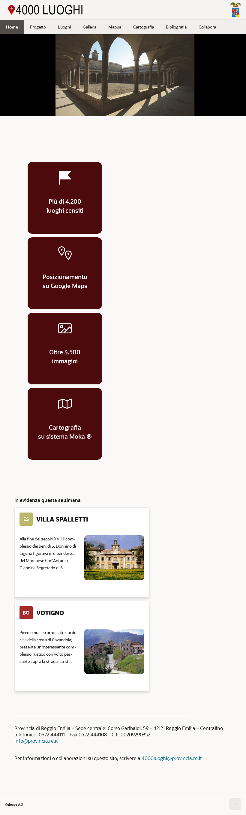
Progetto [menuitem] (38, 27)
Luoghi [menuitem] (64, 27)
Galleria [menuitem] (89, 27)
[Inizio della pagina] (235, 804)
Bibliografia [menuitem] (176, 27)
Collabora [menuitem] (207, 27)
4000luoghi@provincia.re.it (172, 758)
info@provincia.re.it (36, 741)
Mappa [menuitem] (114, 27)
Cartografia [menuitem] (143, 27)
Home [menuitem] (12, 27)
